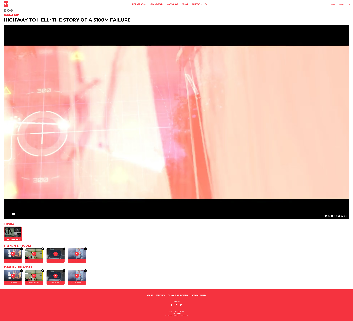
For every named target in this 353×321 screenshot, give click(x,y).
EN (349, 4)
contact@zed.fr (176, 313)
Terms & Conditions (178, 295)
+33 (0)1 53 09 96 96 (176, 311)
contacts (197, 4)
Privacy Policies (198, 295)
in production (139, 4)
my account (340, 4)
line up (333, 4)
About (185, 4)
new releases (157, 4)
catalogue (172, 4)
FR (346, 4)
